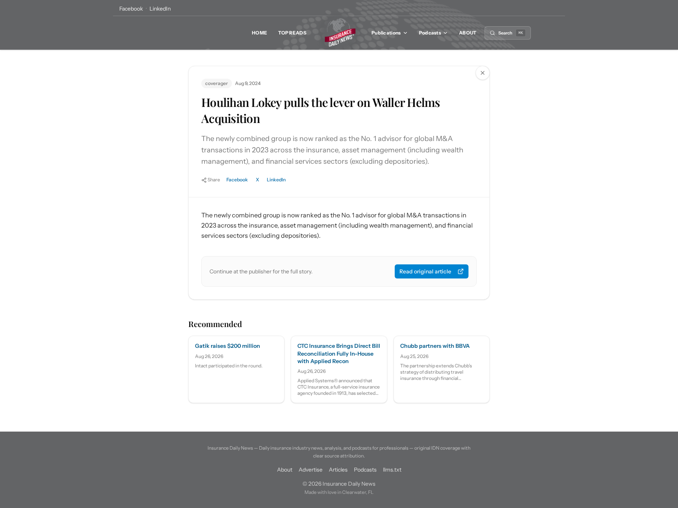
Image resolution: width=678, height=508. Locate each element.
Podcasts (430, 33)
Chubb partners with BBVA (435, 345)
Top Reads (292, 33)
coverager (216, 83)
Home (259, 33)
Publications (386, 33)
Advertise (311, 469)
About (468, 33)
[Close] (483, 73)
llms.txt (392, 469)
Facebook (131, 8)
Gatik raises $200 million (227, 345)
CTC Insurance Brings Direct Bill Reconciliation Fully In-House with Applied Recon (338, 353)
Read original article (425, 271)
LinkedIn (160, 8)
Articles (338, 469)
